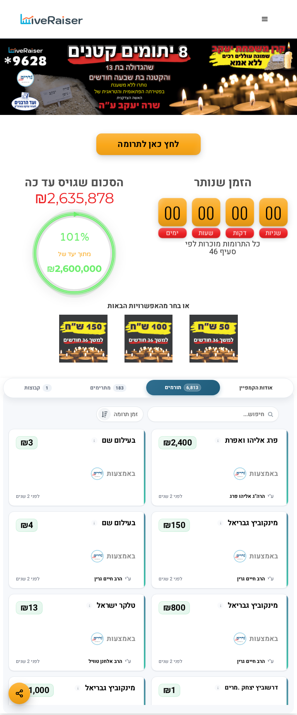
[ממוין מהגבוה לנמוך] (104, 414)
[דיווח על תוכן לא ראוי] (218, 440)
